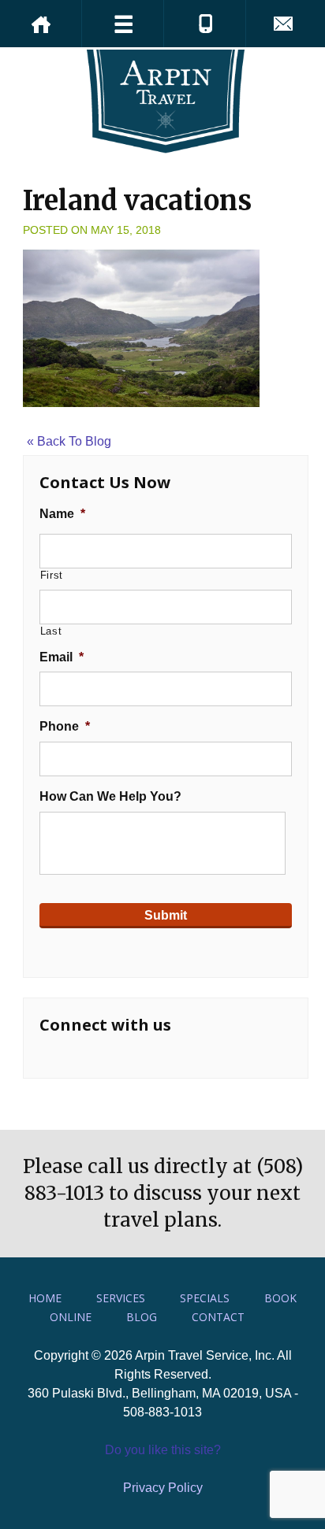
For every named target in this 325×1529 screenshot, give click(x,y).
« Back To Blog (69, 441)
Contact (218, 1316)
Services (120, 1297)
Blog (141, 1316)
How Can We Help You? (110, 796)
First (51, 575)
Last (51, 631)
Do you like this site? (163, 1450)
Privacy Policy (163, 1487)
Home (45, 1297)
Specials (205, 1297)
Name (62, 513)
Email (61, 657)
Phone (64, 726)
